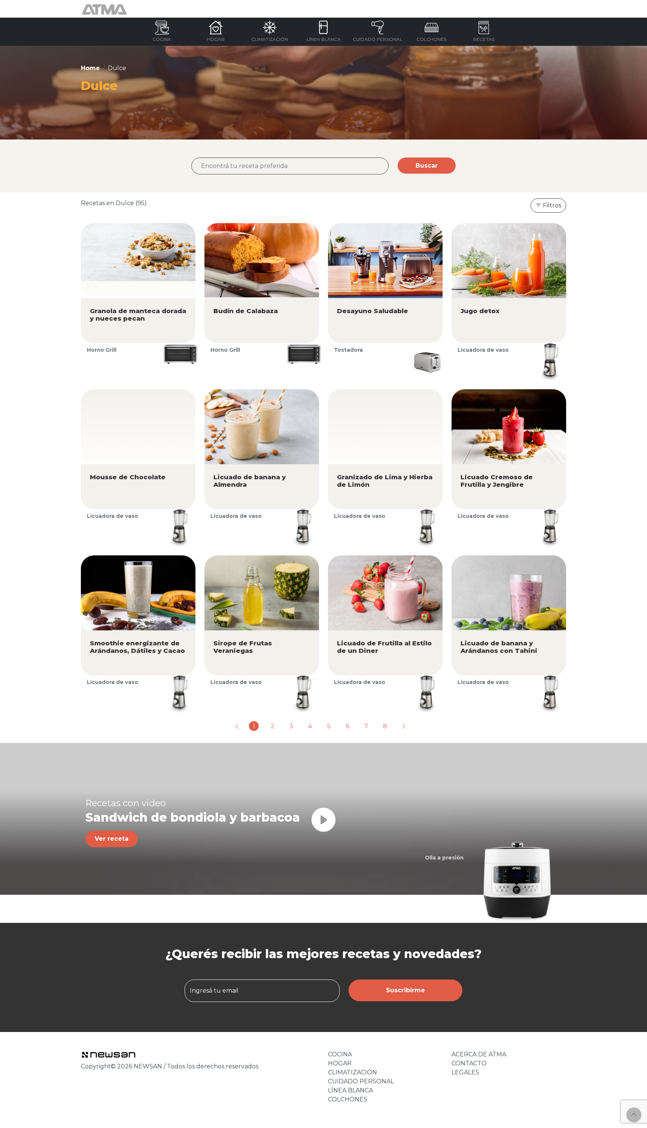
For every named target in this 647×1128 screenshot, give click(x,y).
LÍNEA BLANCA (350, 1090)
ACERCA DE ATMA (479, 1054)
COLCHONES (347, 1099)
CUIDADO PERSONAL (361, 1081)
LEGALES (465, 1072)
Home (90, 68)
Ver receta (111, 838)
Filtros (551, 205)
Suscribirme (405, 990)
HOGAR (340, 1063)
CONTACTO (469, 1063)
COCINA (340, 1054)
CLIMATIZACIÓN (352, 1072)
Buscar (427, 165)
